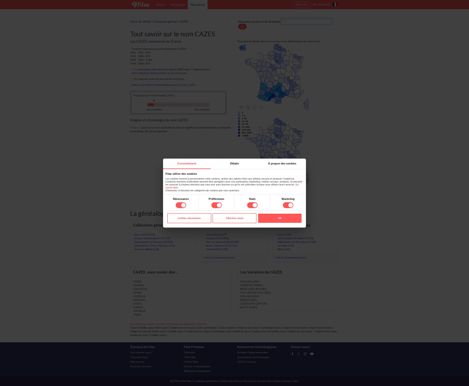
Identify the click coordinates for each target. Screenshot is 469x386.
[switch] (216, 205)
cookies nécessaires (189, 218)
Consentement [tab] (186, 163)
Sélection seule (234, 218)
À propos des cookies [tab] (282, 163)
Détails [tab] (234, 163)
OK (280, 218)
